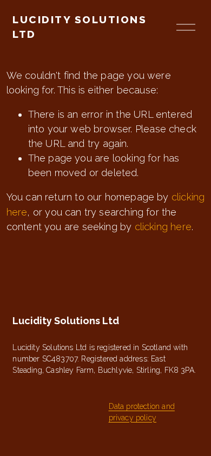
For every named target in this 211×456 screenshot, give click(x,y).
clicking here (163, 226)
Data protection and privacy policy (142, 412)
